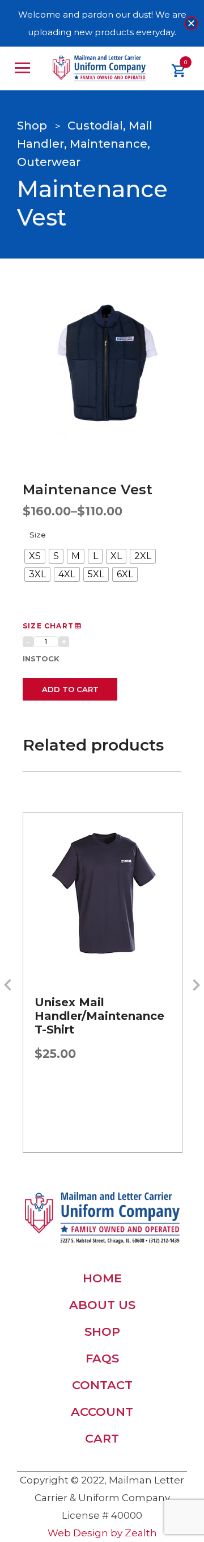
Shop (102, 1331)
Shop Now (102, 942)
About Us (102, 1305)
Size (37, 534)
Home (102, 1278)
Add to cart (70, 689)
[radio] (35, 556)
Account (102, 1412)
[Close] (191, 23)
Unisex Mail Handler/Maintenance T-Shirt (99, 1015)
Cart (102, 1438)
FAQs (102, 1358)
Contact (102, 1385)
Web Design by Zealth (102, 1533)
